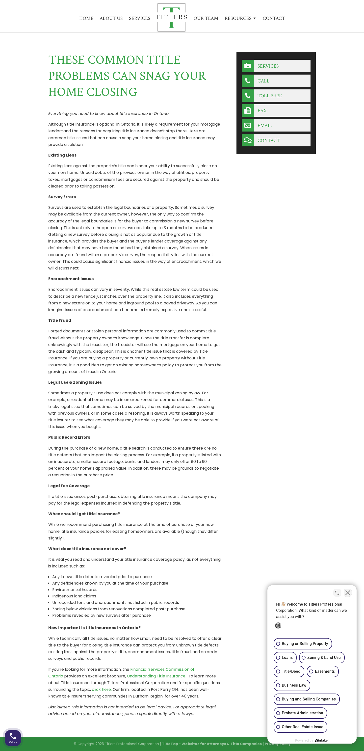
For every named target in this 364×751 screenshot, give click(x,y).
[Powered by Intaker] (321, 740)
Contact (274, 19)
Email (264, 125)
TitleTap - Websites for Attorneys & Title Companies (212, 743)
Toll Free (269, 96)
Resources (238, 19)
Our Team (206, 19)
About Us (111, 19)
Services (139, 19)
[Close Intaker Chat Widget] (348, 593)
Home (86, 19)
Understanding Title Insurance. (156, 676)
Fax (262, 110)
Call (263, 81)
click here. (102, 689)
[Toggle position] (337, 593)
